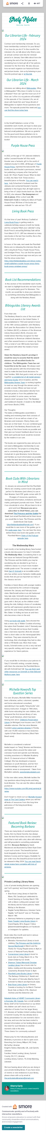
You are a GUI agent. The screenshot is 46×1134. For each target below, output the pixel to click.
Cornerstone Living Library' (18, 954)
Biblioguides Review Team (14, 382)
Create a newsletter (13, 1127)
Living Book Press (11, 222)
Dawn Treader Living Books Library (22, 921)
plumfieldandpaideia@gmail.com (20, 524)
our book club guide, (17, 621)
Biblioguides (31, 88)
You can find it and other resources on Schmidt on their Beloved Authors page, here (22, 672)
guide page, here (14, 530)
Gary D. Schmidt (15, 571)
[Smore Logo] (12, 3)
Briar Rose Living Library (17, 984)
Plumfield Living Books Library (20, 973)
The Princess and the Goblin (25, 513)
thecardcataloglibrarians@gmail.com (19, 1078)
